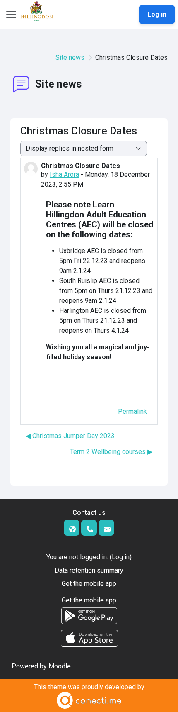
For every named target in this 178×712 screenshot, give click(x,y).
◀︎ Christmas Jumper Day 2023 (70, 436)
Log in (156, 14)
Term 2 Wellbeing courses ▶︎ (111, 452)
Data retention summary (89, 570)
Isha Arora (64, 174)
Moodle (59, 666)
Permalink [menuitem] (132, 411)
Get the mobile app (89, 584)
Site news (69, 57)
